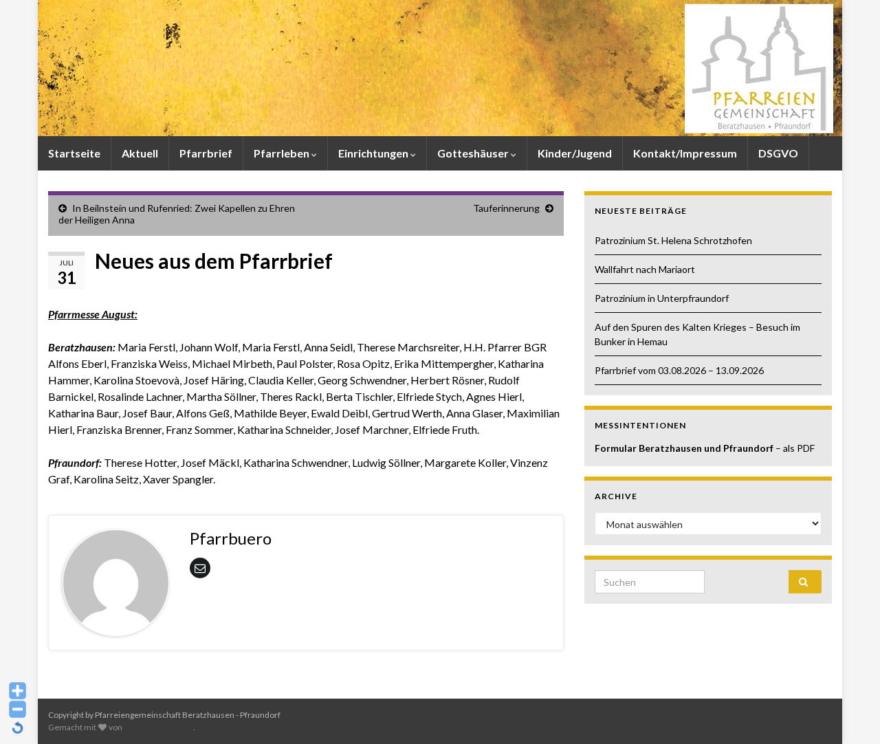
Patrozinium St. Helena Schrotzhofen (673, 240)
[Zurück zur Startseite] (440, 68)
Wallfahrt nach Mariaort (645, 269)
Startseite (74, 153)
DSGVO (778, 153)
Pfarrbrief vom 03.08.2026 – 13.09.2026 (679, 370)
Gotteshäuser (474, 153)
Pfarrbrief (205, 153)
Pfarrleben (282, 153)
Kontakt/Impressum (685, 153)
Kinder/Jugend (575, 153)
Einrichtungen (374, 153)
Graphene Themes (158, 727)
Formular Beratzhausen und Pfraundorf (685, 448)
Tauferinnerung (506, 208)
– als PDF (795, 448)
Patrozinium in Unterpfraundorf (662, 298)
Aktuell (140, 153)
